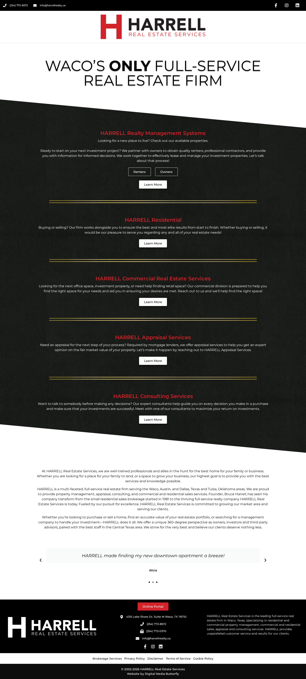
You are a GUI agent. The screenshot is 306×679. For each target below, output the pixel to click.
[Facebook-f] (275, 5)
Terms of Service (178, 658)
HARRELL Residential (153, 220)
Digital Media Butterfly (162, 674)
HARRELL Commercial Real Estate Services (153, 278)
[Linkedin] (297, 5)
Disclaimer (155, 658)
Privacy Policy (134, 658)
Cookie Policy (203, 658)
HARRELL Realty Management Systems (153, 133)
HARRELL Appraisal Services (153, 337)
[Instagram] (286, 5)
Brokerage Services (107, 658)
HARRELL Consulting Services (153, 396)
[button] (41, 560)
